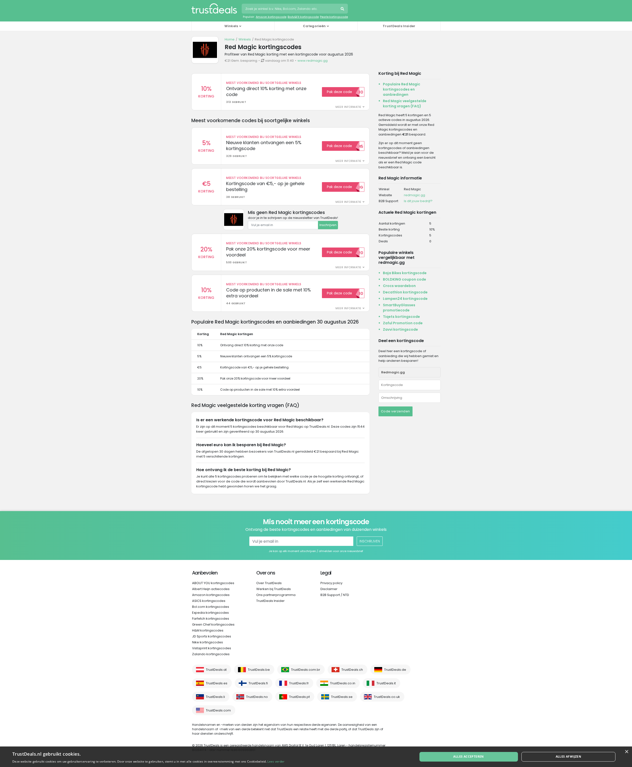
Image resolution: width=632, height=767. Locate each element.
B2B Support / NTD (334, 595)
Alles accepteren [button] (468, 756)
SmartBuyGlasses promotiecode (399, 308)
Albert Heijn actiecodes (211, 589)
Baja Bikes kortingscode (405, 272)
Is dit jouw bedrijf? (418, 201)
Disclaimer (328, 589)
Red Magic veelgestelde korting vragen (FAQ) (404, 103)
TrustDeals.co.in (342, 683)
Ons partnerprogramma (276, 595)
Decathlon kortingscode (405, 292)
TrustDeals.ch (352, 669)
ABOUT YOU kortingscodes (213, 583)
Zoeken (343, 9)
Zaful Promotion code (403, 323)
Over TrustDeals (269, 583)
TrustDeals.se (342, 696)
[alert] (316, 757)
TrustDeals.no (257, 696)
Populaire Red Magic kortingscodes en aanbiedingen (401, 89)
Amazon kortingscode (271, 17)
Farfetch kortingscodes (210, 618)
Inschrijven (327, 225)
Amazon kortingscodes (211, 595)
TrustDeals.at (216, 669)
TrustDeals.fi (258, 683)
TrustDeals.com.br (305, 669)
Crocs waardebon (399, 285)
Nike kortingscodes (207, 642)
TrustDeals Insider (399, 26)
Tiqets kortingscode (401, 316)
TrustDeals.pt (299, 696)
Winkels (244, 39)
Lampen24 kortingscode (405, 298)
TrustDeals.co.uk (387, 696)
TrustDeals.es (216, 683)
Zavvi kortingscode (400, 329)
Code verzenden (395, 411)
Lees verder (275, 761)
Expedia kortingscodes (210, 612)
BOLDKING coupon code (404, 279)
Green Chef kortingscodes (213, 624)
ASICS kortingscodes (208, 600)
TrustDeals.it (386, 683)
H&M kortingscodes (207, 630)
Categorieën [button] (314, 26)
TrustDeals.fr (299, 683)
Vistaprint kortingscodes (211, 648)
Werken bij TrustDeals (273, 589)
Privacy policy (331, 583)
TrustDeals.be (259, 669)
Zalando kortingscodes (211, 654)
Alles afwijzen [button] (568, 756)
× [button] (626, 752)
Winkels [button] (231, 26)
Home (230, 39)
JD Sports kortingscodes (211, 636)
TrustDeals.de (395, 669)
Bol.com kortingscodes (210, 606)
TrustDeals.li (215, 696)
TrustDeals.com (218, 710)
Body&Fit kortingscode (303, 17)
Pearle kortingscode (334, 17)
